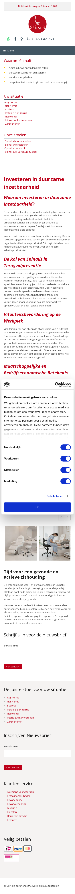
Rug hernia (11, 102)
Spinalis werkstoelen (16, 144)
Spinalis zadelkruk (15, 148)
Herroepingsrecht (17, 816)
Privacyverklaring (16, 804)
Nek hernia (11, 105)
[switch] (65, 459)
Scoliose (9, 109)
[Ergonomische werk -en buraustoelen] (37, 31)
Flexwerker (11, 116)
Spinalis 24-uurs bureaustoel (21, 151)
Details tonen (54, 496)
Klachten (12, 812)
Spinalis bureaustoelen (18, 141)
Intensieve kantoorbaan (18, 120)
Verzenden (12, 666)
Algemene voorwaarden (20, 791)
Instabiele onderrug (16, 113)
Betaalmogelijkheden (19, 796)
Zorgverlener (12, 123)
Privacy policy (14, 800)
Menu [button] (10, 50)
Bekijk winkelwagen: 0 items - (37, 6)
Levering (12, 808)
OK (37, 507)
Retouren (12, 820)
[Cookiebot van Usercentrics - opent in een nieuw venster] (55, 384)
